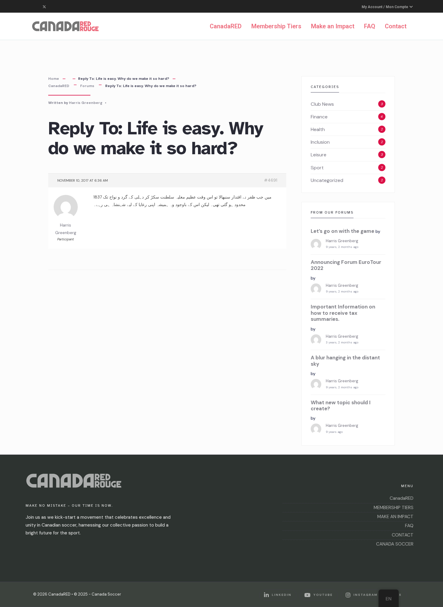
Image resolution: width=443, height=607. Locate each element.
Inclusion (320, 142)
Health (318, 129)
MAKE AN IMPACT (395, 517)
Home (53, 78)
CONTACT (402, 535)
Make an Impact (332, 26)
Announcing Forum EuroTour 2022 (346, 265)
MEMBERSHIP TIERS (393, 508)
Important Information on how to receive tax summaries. (343, 313)
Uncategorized (327, 180)
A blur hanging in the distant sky (345, 361)
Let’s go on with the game (342, 231)
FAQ (369, 26)
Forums (87, 85)
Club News (322, 104)
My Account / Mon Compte (385, 7)
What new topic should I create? (341, 405)
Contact (396, 26)
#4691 (270, 180)
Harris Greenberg (85, 102)
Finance (319, 117)
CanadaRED (226, 26)
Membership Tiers (276, 26)
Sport (317, 167)
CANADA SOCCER (394, 544)
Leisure (318, 155)
